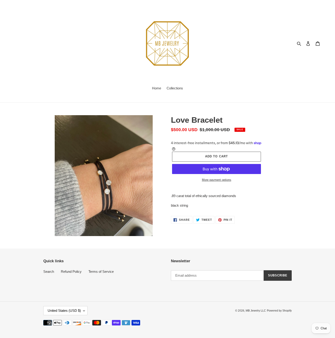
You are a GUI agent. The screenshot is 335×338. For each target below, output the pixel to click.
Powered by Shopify (279, 310)
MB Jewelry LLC (256, 310)
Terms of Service (101, 271)
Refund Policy (71, 271)
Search (48, 271)
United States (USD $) (64, 310)
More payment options (216, 180)
